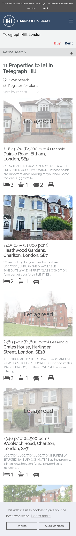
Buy (57, 43)
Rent (69, 43)
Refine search (14, 52)
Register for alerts (23, 86)
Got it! (46, 8)
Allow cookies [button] (54, 525)
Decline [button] (22, 525)
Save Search (18, 80)
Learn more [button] (41, 516)
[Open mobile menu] (71, 21)
